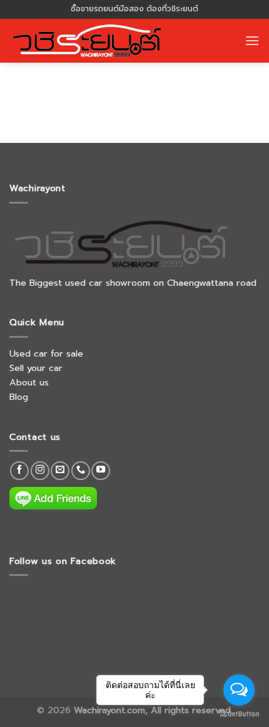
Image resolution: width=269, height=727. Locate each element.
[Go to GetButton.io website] (239, 714)
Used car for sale (46, 353)
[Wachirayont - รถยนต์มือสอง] (92, 41)
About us (29, 382)
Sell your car (36, 368)
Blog (18, 397)
